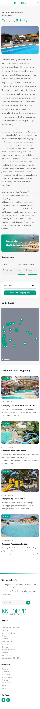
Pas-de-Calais (6, 15)
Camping (5, 12)
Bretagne (4, 630)
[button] (21, 321)
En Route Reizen (7, 677)
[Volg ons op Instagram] (8, 700)
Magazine (4, 669)
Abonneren (5, 672)
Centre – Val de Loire (9, 633)
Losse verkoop (6, 674)
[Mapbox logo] (6, 360)
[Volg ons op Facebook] (3, 700)
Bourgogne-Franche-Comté (10, 628)
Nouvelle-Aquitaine (8, 650)
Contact (4, 688)
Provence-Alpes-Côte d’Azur (11, 658)
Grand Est (5, 639)
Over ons (4, 680)
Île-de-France (6, 644)
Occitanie (4, 652)
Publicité (4, 685)
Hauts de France (17, 12)
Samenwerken (6, 683)
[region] (20, 334)
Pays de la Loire (6, 655)
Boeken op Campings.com (20, 293)
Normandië (5, 647)
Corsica (4, 636)
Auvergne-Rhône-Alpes (9, 625)
